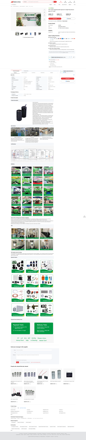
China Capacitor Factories (23, 426)
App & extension (64, 4)
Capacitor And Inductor (20, 422)
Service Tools (61, 411)
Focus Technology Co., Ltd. (37, 436)
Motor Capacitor (31, 6)
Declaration (52, 436)
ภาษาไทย (57, 434)
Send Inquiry (55, 18)
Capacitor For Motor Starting (15, 428)
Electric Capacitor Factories (33, 426)
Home (11, 6)
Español (25, 434)
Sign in (74, 2)
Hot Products (21, 433)
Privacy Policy (56, 436)
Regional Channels (53, 433)
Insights (66, 433)
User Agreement (48, 436)
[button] (56, 72)
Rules (74, 4)
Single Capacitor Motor (71, 426)
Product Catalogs (23, 407)
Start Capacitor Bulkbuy (32, 428)
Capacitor (27, 6)
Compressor (61, 409)
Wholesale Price (44, 433)
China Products (25, 433)
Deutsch (41, 434)
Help (59, 4)
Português (28, 434)
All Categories (14, 4)
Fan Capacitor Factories (14, 426)
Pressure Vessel (13, 409)
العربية (48, 434)
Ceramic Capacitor (28, 422)
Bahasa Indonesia (68, 434)
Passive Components (22, 6)
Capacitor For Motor (53, 426)
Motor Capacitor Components (61, 426)
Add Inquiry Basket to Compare (29, 37)
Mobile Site (62, 433)
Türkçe (60, 434)
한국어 (50, 434)
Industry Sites (48, 433)
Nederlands (44, 434)
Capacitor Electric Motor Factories (43, 426)
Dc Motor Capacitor (24, 428)
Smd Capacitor (13, 422)
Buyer (54, 4)
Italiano (38, 434)
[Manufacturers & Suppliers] (16, 2)
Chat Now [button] (69, 18)
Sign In (50, 66)
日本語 (53, 434)
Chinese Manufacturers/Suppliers (32, 433)
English (22, 434)
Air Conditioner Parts (30, 411)
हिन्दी (55, 434)
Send (17, 362)
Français (31, 434)
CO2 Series (28, 409)
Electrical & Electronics (16, 6)
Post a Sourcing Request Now (35, 362)
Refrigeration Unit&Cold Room (15, 411)
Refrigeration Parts (45, 409)
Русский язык (35, 434)
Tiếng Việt (63, 434)
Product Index (58, 433)
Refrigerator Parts (45, 411)
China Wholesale (39, 433)
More (11, 430)
